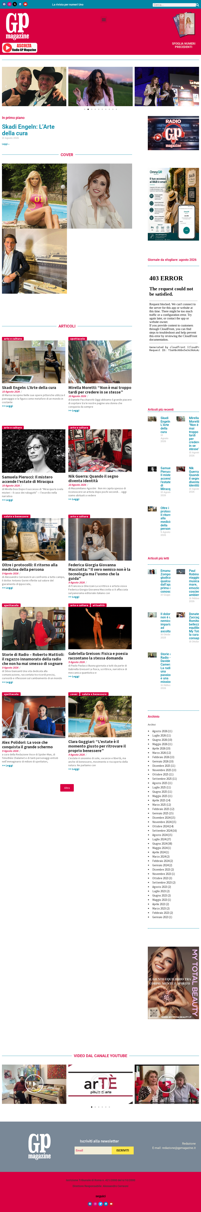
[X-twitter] (15, 4)
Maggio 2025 (159, 796)
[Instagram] (9, 4)
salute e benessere (16, 516)
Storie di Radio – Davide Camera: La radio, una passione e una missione (167, 668)
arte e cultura (13, 338)
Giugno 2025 (159, 792)
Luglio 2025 (159, 787)
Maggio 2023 (159, 900)
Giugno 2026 (159, 740)
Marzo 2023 (159, 908)
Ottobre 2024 (160, 826)
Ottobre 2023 (160, 878)
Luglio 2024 (159, 839)
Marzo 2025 (159, 804)
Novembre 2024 (161, 822)
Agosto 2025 (159, 783)
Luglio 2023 (159, 891)
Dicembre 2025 (161, 766)
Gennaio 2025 (160, 813)
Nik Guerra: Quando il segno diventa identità (93, 478)
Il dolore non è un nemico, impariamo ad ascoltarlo (168, 622)
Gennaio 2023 (160, 917)
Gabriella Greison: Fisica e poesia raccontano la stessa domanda (98, 655)
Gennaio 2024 (160, 865)
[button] (103, 19)
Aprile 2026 (158, 748)
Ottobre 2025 (160, 774)
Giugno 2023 (159, 895)
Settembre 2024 (162, 830)
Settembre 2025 (162, 779)
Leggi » (5, 144)
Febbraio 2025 (160, 809)
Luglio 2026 (159, 735)
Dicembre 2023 (161, 869)
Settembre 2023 (162, 882)
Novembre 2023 (161, 874)
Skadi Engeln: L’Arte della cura (28, 130)
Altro (67, 788)
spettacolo (77, 338)
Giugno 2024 (159, 843)
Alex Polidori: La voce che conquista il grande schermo (27, 744)
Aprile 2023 (158, 904)
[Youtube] (25, 4)
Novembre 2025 (161, 770)
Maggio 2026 (159, 744)
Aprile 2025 (158, 800)
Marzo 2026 (159, 753)
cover (74, 694)
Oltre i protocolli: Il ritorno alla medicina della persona (30, 567)
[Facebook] (4, 4)
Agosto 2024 (159, 835)
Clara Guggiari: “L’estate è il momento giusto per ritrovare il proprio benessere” (97, 746)
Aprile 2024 (158, 852)
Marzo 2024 (159, 856)
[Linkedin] (20, 4)
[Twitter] (100, 1204)
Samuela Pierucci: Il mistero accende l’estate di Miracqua (27, 479)
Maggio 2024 (159, 848)
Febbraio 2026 (160, 757)
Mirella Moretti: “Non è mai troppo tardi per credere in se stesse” (99, 389)
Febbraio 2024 (160, 861)
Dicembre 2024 (161, 817)
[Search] (197, 5)
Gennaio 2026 (160, 761)
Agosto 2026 (159, 731)
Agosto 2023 (159, 887)
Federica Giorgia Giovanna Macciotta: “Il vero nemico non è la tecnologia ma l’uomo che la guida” (99, 572)
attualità (99, 605)
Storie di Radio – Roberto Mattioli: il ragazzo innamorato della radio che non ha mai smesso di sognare (33, 659)
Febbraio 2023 (160, 913)
